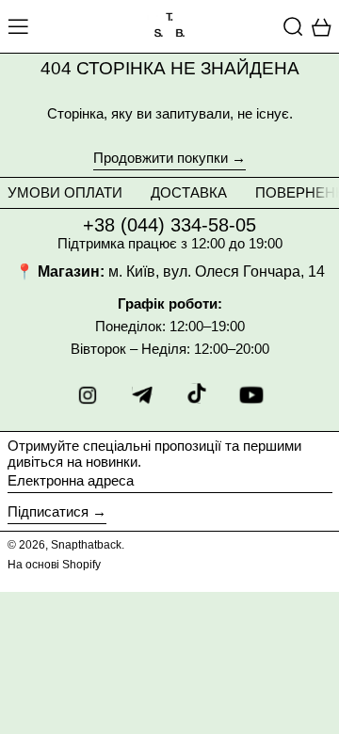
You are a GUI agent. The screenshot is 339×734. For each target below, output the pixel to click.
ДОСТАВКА (189, 192)
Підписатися (48, 511)
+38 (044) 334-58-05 (169, 225)
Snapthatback (86, 544)
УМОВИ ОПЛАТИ (65, 192)
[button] (293, 26)
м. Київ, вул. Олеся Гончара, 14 (216, 271)
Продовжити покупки (160, 158)
